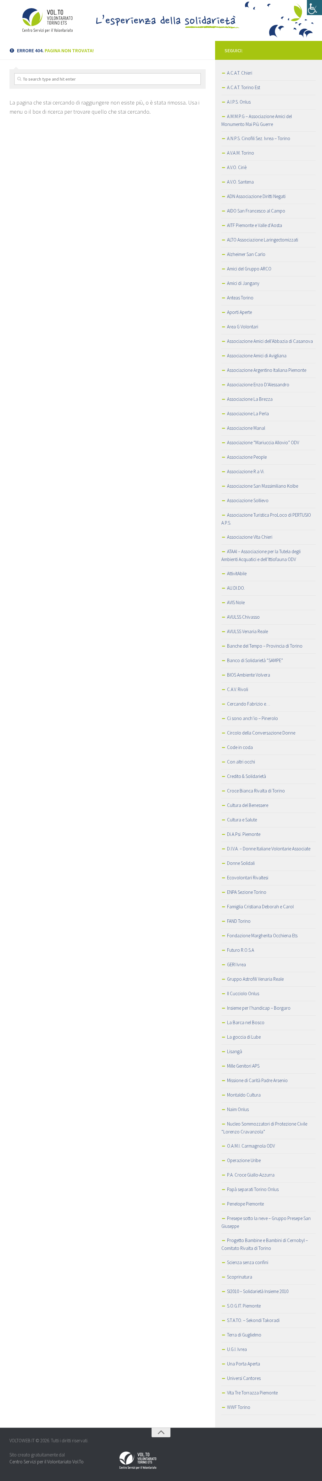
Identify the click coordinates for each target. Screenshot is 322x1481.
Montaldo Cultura (244, 1095)
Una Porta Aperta (243, 1364)
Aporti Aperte (239, 312)
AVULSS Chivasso (243, 617)
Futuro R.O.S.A (240, 950)
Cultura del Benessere (247, 805)
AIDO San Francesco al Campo (256, 211)
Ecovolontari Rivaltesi (247, 878)
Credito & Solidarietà (246, 776)
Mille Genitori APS (243, 1066)
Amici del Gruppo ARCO (249, 269)
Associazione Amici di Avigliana (256, 356)
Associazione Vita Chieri (249, 537)
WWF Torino (238, 1407)
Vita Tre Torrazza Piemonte (252, 1393)
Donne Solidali (241, 863)
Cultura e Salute (242, 820)
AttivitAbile (237, 573)
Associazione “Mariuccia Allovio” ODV (263, 442)
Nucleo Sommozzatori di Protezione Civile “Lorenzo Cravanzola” (264, 1128)
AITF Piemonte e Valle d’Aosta (254, 225)
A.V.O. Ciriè (237, 167)
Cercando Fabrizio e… (248, 704)
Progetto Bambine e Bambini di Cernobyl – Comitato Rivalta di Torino (264, 1244)
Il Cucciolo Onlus (243, 993)
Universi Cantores (244, 1378)
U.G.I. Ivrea (237, 1349)
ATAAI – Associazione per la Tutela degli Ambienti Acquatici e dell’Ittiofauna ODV (261, 555)
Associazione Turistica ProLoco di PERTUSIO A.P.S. (266, 519)
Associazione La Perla (248, 414)
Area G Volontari (242, 327)
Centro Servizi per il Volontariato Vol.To (46, 1462)
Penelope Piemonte (245, 1204)
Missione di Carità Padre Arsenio (257, 1080)
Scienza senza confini (247, 1262)
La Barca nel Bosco (245, 1022)
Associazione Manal (246, 428)
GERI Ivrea (236, 964)
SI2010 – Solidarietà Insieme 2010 (257, 1291)
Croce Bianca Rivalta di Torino (256, 791)
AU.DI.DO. (236, 588)
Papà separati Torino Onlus (253, 1189)
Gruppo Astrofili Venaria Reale (255, 979)
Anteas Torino (240, 298)
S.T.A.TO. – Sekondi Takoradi (253, 1320)
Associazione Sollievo (248, 500)
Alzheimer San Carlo (246, 254)
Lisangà (234, 1051)
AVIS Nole (236, 602)
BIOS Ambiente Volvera (248, 675)
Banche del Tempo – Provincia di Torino (265, 646)
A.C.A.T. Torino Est (243, 87)
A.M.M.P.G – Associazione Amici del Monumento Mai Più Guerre (256, 120)
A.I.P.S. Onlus (239, 102)
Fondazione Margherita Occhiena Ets (262, 936)
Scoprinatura (239, 1277)
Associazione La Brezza (250, 399)
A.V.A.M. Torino (240, 153)
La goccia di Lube (244, 1037)
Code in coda (240, 747)
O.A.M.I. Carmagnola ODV (251, 1146)
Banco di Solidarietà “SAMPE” (255, 660)
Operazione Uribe (244, 1160)
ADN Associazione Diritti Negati (256, 196)
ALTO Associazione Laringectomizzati (262, 240)
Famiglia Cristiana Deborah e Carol (260, 907)
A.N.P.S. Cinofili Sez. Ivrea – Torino (258, 138)
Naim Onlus (238, 1109)
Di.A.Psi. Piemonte (243, 834)
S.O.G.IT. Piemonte (244, 1306)
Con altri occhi (241, 762)
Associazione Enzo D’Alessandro (258, 385)
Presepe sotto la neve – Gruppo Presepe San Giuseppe (266, 1222)
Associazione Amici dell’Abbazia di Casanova (270, 341)
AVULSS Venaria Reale (247, 631)
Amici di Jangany (243, 283)
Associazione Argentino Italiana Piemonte (266, 370)
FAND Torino (239, 921)
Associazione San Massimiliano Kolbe (262, 486)
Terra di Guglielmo (244, 1335)
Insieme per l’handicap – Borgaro (259, 1008)
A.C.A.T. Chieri (239, 73)
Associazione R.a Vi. (245, 471)
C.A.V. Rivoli (237, 689)
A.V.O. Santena (240, 182)
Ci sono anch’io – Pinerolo (252, 718)
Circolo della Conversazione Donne (261, 733)
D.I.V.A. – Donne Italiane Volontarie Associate (268, 849)
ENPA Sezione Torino (246, 892)
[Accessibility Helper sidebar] (314, 7)
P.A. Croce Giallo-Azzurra (251, 1175)
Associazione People (247, 457)
